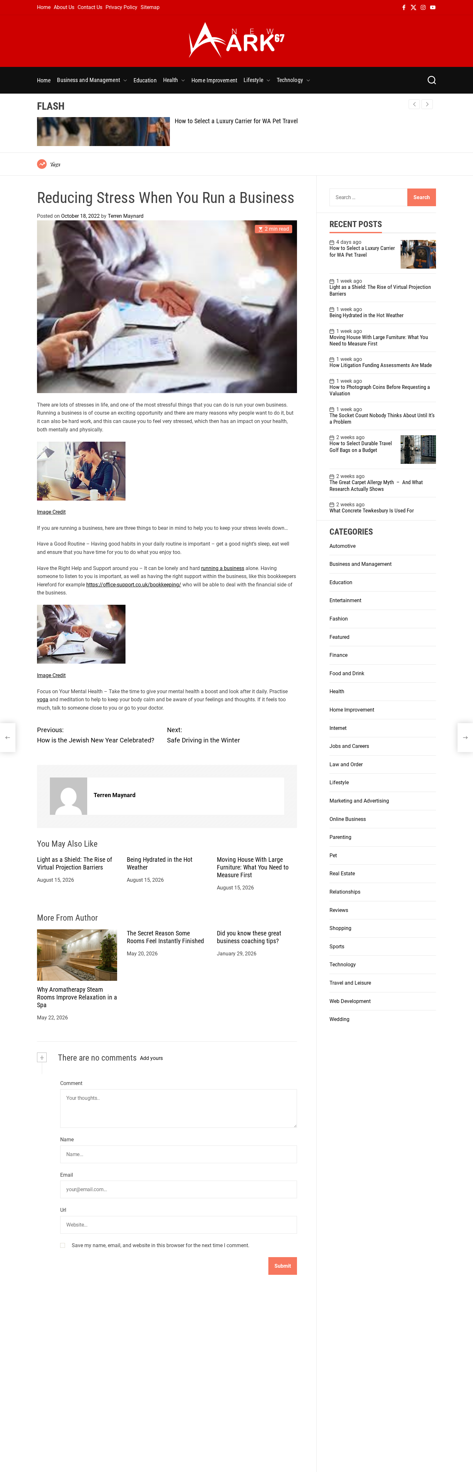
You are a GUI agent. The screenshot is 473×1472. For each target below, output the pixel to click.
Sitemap (150, 7)
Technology (290, 80)
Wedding (339, 1019)
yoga (42, 700)
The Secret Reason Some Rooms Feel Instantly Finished (165, 937)
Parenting (340, 837)
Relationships (344, 892)
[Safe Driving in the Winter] (465, 737)
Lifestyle (253, 80)
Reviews (338, 910)
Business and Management (88, 80)
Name (67, 1139)
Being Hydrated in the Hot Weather (366, 315)
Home (44, 7)
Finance (338, 655)
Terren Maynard (126, 216)
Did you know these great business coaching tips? (249, 937)
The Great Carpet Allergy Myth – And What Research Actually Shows (376, 485)
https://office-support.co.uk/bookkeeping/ (133, 585)
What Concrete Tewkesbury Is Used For (371, 510)
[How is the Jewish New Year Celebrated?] (7, 737)
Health (170, 80)
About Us (64, 7)
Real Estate (342, 874)
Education (145, 80)
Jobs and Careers (349, 746)
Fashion (338, 619)
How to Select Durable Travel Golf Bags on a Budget (360, 446)
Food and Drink (346, 673)
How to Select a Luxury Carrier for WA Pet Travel (236, 121)
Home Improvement (214, 80)
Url (63, 1210)
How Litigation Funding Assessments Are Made (380, 365)
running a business (222, 568)
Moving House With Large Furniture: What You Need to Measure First (253, 867)
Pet (333, 855)
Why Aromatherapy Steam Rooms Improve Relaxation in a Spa (77, 997)
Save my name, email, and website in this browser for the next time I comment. (160, 1245)
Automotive (342, 546)
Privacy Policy (121, 7)
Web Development (350, 1001)
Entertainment (345, 601)
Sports (336, 946)
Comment (71, 1084)
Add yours (151, 1058)
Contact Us (90, 7)
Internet (338, 728)
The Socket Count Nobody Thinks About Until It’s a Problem (382, 418)
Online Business (347, 819)
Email (66, 1175)
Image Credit (51, 512)
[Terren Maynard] (68, 796)
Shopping (340, 928)
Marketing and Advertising (359, 801)
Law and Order (346, 764)
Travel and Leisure (350, 983)
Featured (339, 637)
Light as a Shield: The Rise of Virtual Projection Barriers (74, 863)
